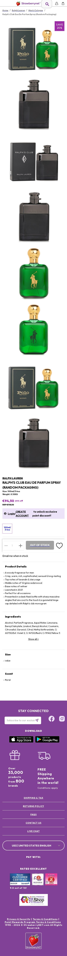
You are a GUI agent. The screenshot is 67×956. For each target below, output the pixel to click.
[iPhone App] (21, 741)
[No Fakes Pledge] (51, 882)
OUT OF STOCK (40, 545)
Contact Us (33, 823)
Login (11, 513)
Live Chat (33, 831)
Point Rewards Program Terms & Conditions (33, 922)
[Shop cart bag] (63, 3)
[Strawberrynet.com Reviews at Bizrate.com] (20, 884)
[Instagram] (62, 719)
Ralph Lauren (12, 478)
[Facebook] (51, 719)
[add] (20, 545)
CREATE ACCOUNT (22, 513)
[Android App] (47, 741)
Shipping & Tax (33, 798)
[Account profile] (56, 3)
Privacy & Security (18, 919)
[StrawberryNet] (27, 3)
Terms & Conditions (45, 919)
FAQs (33, 814)
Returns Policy (33, 806)
